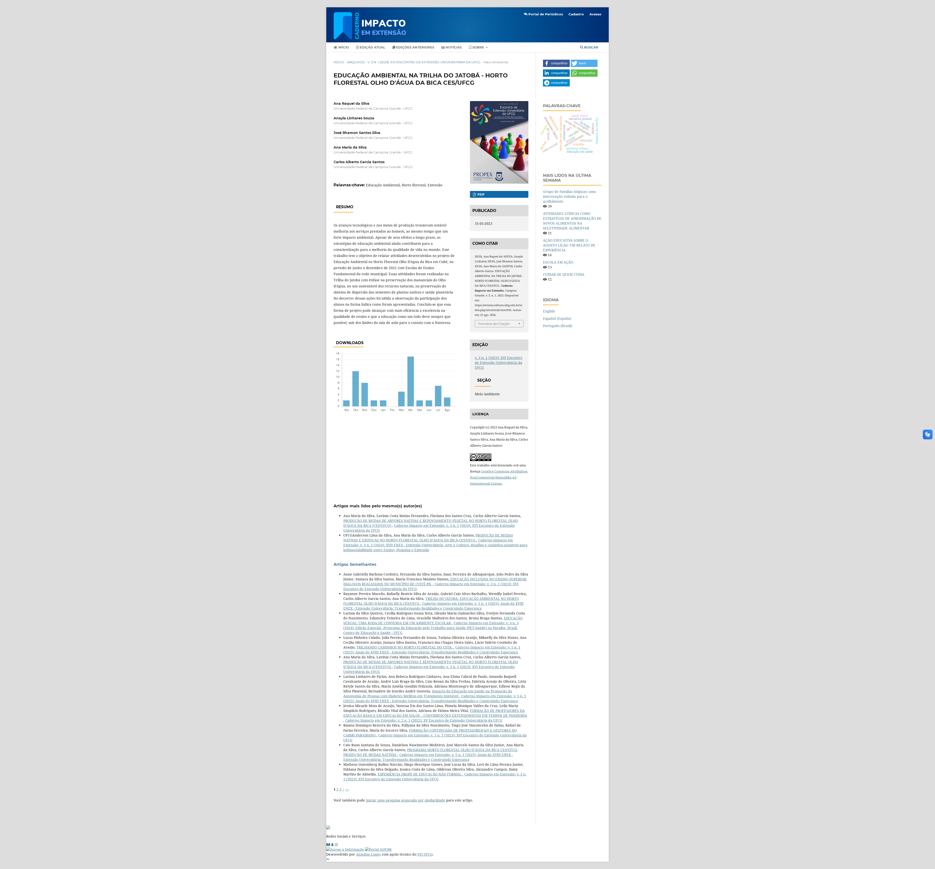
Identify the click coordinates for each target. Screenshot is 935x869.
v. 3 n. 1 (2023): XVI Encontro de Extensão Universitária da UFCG (423, 62)
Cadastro (576, 14)
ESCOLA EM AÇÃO (558, 262)
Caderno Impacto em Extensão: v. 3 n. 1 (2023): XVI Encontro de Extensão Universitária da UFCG (434, 776)
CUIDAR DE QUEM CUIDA (563, 274)
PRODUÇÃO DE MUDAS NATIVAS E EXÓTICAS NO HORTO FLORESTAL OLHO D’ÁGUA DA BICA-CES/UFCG (428, 537)
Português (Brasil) (557, 325)
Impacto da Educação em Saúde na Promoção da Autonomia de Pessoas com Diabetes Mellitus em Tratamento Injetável (427, 693)
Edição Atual (372, 47)
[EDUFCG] (328, 844)
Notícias (453, 47)
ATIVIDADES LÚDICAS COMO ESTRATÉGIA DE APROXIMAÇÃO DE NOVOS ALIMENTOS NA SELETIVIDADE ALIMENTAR (572, 220)
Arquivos (356, 62)
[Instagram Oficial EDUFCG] (336, 844)
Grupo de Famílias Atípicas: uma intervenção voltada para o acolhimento (569, 196)
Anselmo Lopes (368, 854)
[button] (556, 63)
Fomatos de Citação (494, 324)
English (549, 311)
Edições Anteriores (414, 47)
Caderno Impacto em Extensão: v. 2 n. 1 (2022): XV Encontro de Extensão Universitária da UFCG (423, 720)
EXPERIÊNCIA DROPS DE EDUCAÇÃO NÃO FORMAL (420, 774)
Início (343, 47)
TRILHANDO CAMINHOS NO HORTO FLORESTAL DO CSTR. (404, 647)
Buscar (590, 47)
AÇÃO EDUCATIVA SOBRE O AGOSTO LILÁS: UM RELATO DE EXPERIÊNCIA (569, 245)
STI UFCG (425, 854)
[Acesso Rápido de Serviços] (332, 844)
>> (347, 789)
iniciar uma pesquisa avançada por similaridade (405, 800)
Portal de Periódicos (545, 14)
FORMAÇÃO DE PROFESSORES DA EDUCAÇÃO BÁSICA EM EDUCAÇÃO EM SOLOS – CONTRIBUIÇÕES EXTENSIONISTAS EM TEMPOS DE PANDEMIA (435, 713)
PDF (481, 194)
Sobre (478, 47)
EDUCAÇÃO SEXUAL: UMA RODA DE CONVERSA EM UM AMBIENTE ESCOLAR (433, 620)
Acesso (595, 14)
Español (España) (557, 318)
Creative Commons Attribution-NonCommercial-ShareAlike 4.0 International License (499, 477)
